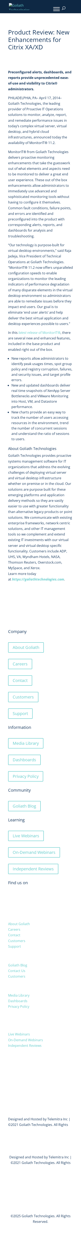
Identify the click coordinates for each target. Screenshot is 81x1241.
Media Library (26, 743)
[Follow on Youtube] (28, 897)
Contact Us (16, 971)
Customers (23, 697)
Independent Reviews (33, 869)
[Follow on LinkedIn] (19, 897)
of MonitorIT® (39, 332)
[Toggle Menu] (56, 9)
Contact (20, 680)
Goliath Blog (24, 806)
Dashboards (24, 760)
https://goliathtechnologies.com (38, 579)
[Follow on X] (11, 897)
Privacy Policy (26, 776)
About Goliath (26, 647)
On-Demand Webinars (34, 852)
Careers (20, 664)
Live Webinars (26, 836)
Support (20, 713)
